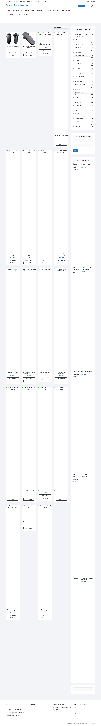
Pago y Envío (16, 10)
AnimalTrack (48, 10)
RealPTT (39, 10)
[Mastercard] (30, 708)
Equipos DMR (78, 73)
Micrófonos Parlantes (79, 102)
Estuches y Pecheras (80, 76)
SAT (22, 10)
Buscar (81, 6)
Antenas (77, 39)
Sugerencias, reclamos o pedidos (17, 14)
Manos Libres (78, 94)
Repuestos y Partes (79, 116)
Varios (76, 124)
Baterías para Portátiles (80, 50)
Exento (76, 79)
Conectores (77, 65)
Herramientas (78, 87)
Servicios (77, 121)
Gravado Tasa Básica (80, 84)
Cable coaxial (78, 52)
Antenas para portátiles (80, 42)
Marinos (76, 97)
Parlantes (77, 108)
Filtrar (75, 150)
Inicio (8, 10)
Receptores (77, 113)
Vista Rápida (12, 55)
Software (56, 10)
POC (76, 110)
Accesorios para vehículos (81, 34)
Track (70, 10)
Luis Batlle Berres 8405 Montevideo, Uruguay (62, 707)
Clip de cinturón (78, 63)
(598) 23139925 (30, 1)
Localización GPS (79, 92)
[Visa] (32, 708)
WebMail (93, 1)
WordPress (93, 723)
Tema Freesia (84, 723)
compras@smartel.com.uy (40, 1)
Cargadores (77, 60)
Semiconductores (79, 118)
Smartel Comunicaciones (17, 5)
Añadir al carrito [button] (12, 52)
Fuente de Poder (78, 81)
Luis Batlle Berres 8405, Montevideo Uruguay (16, 1)
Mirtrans (64, 10)
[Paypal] (35, 708)
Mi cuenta (88, 1)
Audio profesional (79, 44)
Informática (77, 89)
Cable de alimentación (80, 55)
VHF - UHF (77, 126)
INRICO (27, 10)
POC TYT (33, 10)
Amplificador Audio (79, 36)
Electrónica (77, 71)
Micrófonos (77, 100)
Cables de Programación (80, 58)
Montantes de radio (79, 105)
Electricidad (77, 68)
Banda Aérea (78, 47)
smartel (54, 714)
